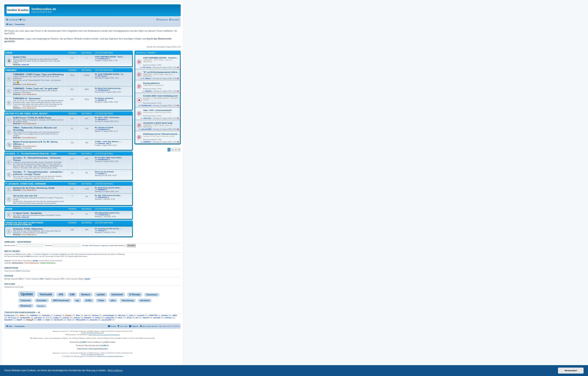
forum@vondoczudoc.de (95, 333)
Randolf (87, 318)
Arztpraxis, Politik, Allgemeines (28, 229)
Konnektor (42, 300)
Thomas (95, 315)
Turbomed (25, 300)
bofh (131, 315)
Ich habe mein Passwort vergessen (95, 245)
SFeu (78, 315)
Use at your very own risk (25, 196)
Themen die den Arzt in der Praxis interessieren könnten (24, 224)
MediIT (19, 320)
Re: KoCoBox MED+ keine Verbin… (109, 158)
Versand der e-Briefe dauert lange (158, 123)
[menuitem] (22, 20)
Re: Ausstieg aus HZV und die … (108, 229)
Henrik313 (8, 320)
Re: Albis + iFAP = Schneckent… (108, 117)
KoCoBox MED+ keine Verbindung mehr (160, 96)
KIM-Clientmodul (61, 300)
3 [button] (175, 149)
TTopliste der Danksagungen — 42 (22, 312)
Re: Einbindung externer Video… (108, 188)
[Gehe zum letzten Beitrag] (178, 67)
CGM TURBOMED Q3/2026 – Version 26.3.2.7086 (161, 58)
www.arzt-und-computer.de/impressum (110, 356)
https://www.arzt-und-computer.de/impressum (104, 334)
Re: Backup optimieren (104, 98)
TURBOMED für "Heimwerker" (153, 85)
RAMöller (147, 142)
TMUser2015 (80, 320)
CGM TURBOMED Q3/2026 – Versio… (109, 57)
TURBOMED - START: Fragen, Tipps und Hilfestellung (38, 74)
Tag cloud (9, 284)
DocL (120, 318)
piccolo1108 (146, 129)
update (101, 294)
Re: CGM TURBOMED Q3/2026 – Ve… (109, 74)
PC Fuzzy (147, 67)
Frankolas (46, 315)
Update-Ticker (19, 57)
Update (27, 294)
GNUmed (27, 148)
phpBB (83, 342)
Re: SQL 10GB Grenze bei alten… (108, 195)
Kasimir (68, 315)
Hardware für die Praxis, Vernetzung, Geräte (158, 136)
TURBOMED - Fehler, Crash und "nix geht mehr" (36, 88)
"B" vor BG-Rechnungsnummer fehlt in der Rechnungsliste (161, 72)
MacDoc (148, 91)
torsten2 (141, 315)
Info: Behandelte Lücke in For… (108, 213)
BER (39, 320)
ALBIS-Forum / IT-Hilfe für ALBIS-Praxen (157, 112)
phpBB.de (105, 345)
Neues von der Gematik (104, 172)
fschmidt (156, 318)
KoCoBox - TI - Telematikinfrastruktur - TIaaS (31, 154)
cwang (35, 261)
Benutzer (41, 306)
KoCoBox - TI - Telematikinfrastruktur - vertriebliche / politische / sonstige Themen (38, 173)
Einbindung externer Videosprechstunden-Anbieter (161, 134)
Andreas (168, 318)
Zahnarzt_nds (103, 143)
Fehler (101, 300)
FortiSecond (146, 105)
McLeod (121, 315)
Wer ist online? (12, 251)
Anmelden (9, 242)
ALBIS (89, 300)
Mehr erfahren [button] (115, 370)
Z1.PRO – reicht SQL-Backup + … (108, 141)
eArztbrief (144, 300)
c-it (47, 318)
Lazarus (58, 315)
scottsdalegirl (108, 315)
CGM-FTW (153, 315)
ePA (61, 294)
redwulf (146, 318)
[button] (179, 150)
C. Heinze (147, 78)
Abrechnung (128, 300)
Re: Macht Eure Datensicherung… (108, 88)
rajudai (87, 279)
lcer (86, 315)
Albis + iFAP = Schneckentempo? (157, 110)
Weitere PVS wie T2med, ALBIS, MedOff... (27, 113)
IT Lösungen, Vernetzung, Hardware (25, 184)
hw (137, 318)
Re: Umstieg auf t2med (104, 127)
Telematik (46, 294)
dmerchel (93, 320)
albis (113, 300)
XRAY (175, 315)
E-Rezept (134, 294)
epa (77, 300)
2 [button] (172, 149)
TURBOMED (10, 70)
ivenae (97, 318)
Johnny (101, 230)
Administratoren (17, 263)
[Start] (18, 10)
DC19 (129, 318)
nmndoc (101, 173)
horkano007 (25, 318)
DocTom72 (58, 320)
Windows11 (26, 306)
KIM (72, 294)
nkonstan (147, 118)
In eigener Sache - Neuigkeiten (27, 213)
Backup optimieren (151, 83)
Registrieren (24, 242)
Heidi (48, 320)
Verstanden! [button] (571, 370)
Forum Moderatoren (29, 84)
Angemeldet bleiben (116, 245)
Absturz (85, 294)
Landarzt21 (109, 318)
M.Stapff (29, 320)
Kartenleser (152, 295)
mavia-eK (25, 64)
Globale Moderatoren (48, 263)
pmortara (38, 318)
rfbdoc (22, 315)
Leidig (55, 318)
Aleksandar (102, 197)
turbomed (117, 294)
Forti (69, 320)
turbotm (66, 318)
